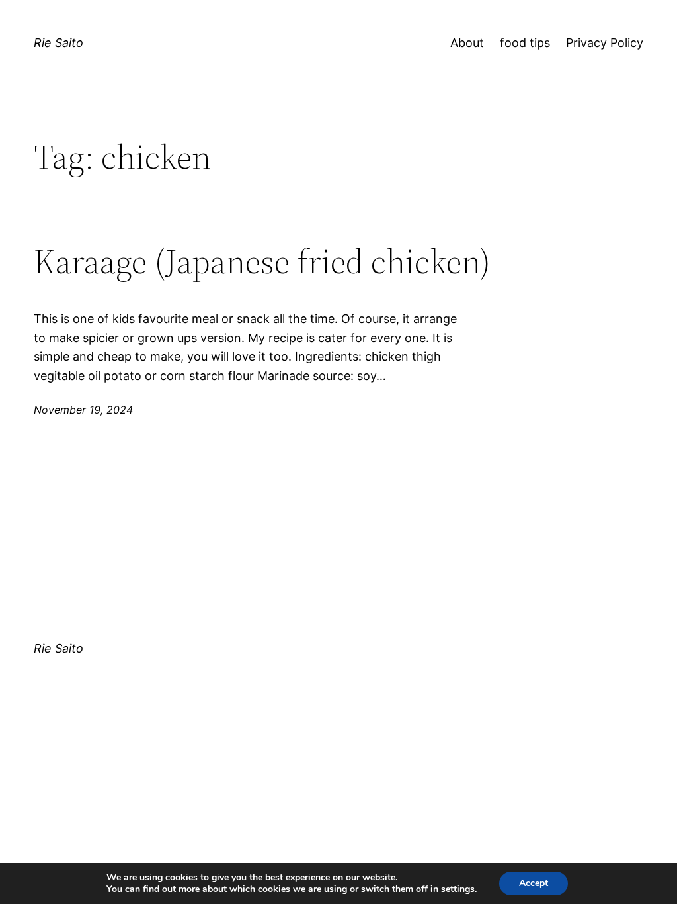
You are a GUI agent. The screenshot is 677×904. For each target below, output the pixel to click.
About (467, 43)
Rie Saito (58, 43)
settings (458, 889)
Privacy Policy (604, 43)
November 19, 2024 (83, 409)
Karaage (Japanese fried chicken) (262, 261)
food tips (525, 43)
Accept (533, 883)
